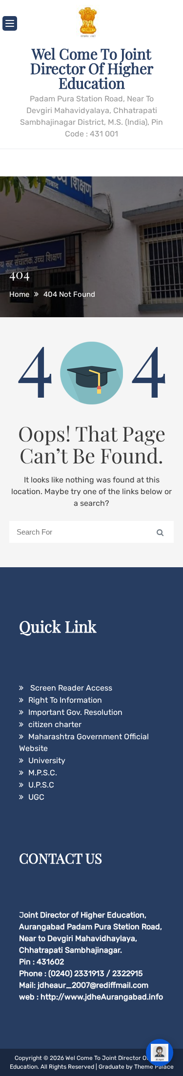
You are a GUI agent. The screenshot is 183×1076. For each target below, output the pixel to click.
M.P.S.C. (42, 772)
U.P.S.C (41, 784)
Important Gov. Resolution (75, 712)
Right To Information (65, 700)
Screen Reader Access (70, 687)
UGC (36, 797)
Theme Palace (154, 1066)
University (46, 760)
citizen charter (54, 724)
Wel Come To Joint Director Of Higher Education (91, 68)
